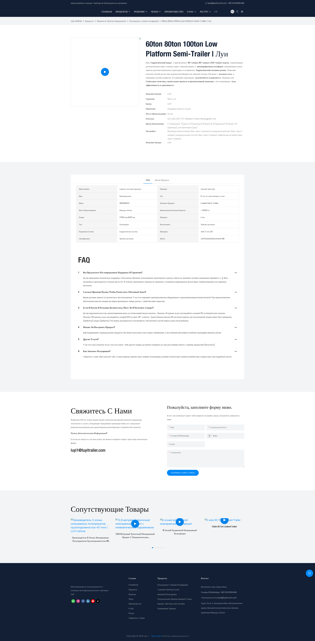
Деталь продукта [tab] (162, 180)
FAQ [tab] (148, 180)
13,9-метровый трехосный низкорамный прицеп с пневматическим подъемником (135, 536)
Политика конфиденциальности (175, 636)
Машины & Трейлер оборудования (111, 21)
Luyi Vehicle (76, 21)
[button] (216, 11)
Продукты (89, 21)
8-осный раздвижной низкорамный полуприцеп (180, 532)
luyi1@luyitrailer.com (88, 450)
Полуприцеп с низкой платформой (143, 21)
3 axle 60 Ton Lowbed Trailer (224, 527)
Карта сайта (156, 636)
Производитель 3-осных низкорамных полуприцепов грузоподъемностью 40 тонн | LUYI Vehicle (90, 540)
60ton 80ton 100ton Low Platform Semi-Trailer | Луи (187, 21)
